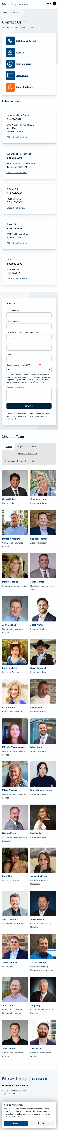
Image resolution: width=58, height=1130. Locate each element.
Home (4, 13)
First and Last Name (15, 310)
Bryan (4, 27)
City (8, 343)
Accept (16, 1123)
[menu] (54, 3)
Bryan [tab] (20, 446)
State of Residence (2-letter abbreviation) (24, 332)
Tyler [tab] (34, 461)
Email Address (13, 321)
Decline (41, 1123)
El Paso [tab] (33, 446)
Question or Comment (16, 387)
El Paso (10, 27)
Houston (17, 27)
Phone (9, 354)
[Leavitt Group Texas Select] (15, 4)
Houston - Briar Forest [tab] (27, 454)
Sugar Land (25, 27)
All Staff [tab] (9, 447)
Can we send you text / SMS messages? (23, 365)
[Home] (24, 1078)
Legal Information (8, 1094)
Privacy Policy (13, 1116)
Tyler (32, 27)
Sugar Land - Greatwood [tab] (15, 461)
